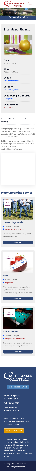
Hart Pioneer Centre (11, 81)
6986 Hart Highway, (11, 90)
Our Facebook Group (18, 387)
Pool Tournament (11, 331)
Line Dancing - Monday (13, 222)
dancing (7, 230)
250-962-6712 (9, 108)
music (22, 230)
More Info (18, 243)
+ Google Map (9, 99)
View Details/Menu (14, 430)
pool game (8, 339)
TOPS (5, 275)
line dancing (15, 230)
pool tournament (19, 339)
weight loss (9, 283)
